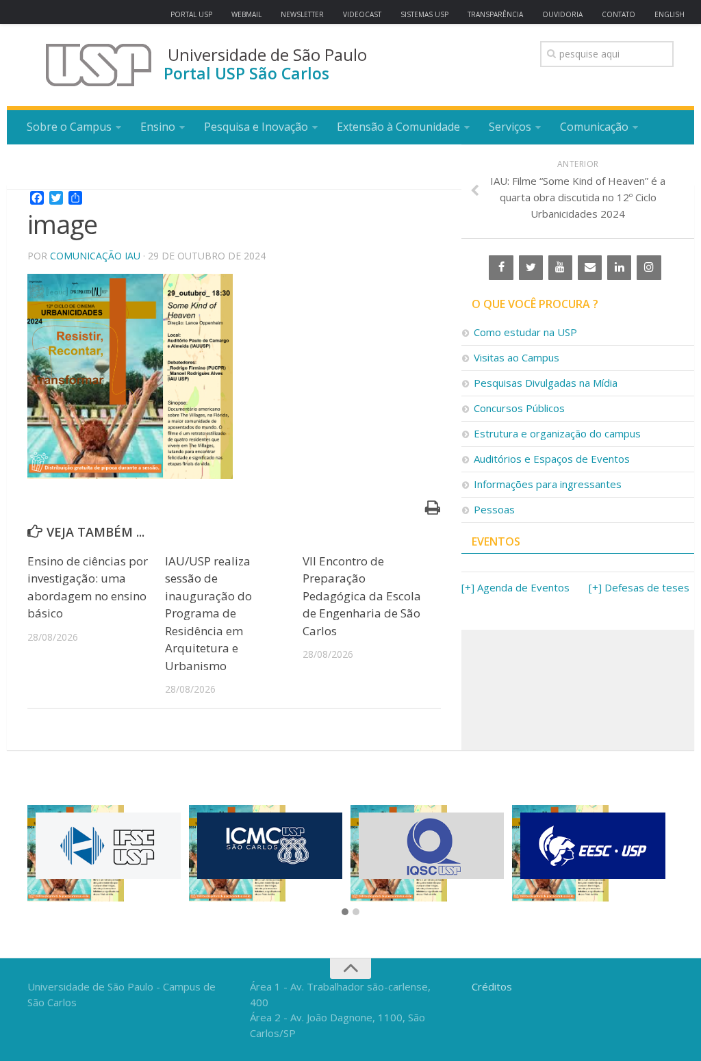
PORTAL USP (191, 14)
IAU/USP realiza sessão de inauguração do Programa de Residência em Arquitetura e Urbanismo (208, 613)
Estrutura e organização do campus (557, 433)
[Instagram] (649, 267)
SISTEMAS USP (424, 14)
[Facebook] (501, 267)
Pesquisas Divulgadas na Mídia (545, 382)
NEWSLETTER (302, 14)
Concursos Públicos (519, 408)
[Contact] (590, 267)
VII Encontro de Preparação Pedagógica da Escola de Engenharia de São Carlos (362, 596)
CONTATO (618, 14)
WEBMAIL (246, 14)
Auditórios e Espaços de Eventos (552, 458)
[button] (345, 912)
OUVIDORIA (562, 14)
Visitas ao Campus (516, 357)
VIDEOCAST (362, 14)
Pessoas (494, 509)
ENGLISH (669, 14)
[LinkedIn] (619, 267)
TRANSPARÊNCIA (495, 14)
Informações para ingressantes (548, 484)
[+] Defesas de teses (639, 587)
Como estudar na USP (525, 332)
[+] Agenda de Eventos (515, 587)
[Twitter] (531, 267)
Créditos (492, 986)
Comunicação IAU (95, 255)
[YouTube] (560, 267)
